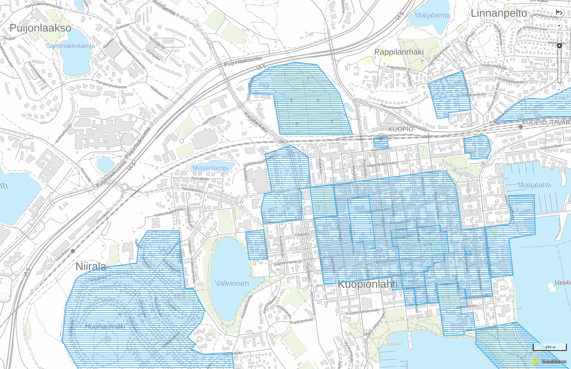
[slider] (559, 45)
